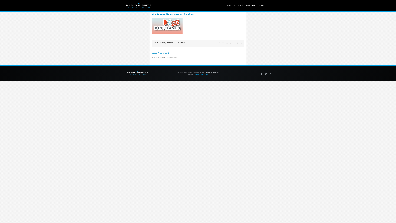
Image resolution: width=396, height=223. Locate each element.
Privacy (208, 72)
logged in (162, 57)
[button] (269, 5)
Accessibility (215, 72)
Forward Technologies (201, 74)
